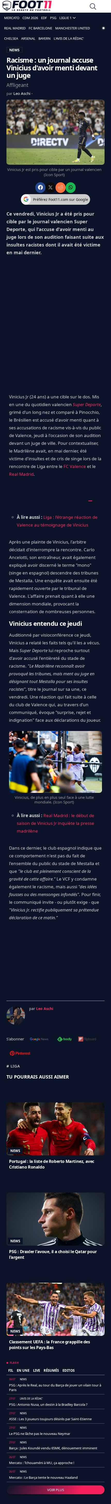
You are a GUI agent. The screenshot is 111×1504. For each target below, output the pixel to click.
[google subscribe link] (39, 1039)
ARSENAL (28, 38)
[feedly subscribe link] (64, 1039)
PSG (53, 18)
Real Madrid (21, 474)
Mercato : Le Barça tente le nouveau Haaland (43, 1477)
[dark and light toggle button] (103, 28)
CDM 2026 (30, 18)
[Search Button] (93, 7)
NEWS (14, 49)
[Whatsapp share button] (71, 187)
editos (68, 1370)
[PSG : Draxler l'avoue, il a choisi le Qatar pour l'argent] (55, 1219)
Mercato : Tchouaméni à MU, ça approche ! (41, 1462)
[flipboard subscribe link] (87, 1039)
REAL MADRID (15, 28)
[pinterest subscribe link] (20, 1053)
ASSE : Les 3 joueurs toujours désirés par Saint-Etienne (50, 1419)
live (36, 1370)
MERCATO (11, 18)
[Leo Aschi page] (15, 1015)
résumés (51, 1370)
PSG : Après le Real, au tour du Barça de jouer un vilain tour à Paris (55, 1387)
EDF (44, 18)
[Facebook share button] (40, 187)
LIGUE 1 (65, 18)
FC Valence (75, 466)
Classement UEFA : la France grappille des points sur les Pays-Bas (49, 1344)
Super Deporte (87, 404)
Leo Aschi (22, 93)
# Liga (13, 1066)
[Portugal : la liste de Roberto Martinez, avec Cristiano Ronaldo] (55, 1128)
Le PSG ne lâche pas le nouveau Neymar (39, 1433)
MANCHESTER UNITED (72, 28)
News (15, 1150)
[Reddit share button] (61, 187)
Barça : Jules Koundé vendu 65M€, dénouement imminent (53, 1448)
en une (23, 1370)
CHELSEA (11, 38)
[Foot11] (27, 7)
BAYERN (44, 38)
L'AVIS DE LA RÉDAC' (69, 38)
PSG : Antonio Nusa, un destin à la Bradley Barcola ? (48, 1404)
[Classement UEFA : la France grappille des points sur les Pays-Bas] (55, 1309)
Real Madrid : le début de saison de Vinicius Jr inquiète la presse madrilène (55, 823)
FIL (10, 1370)
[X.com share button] (50, 187)
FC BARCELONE (40, 28)
